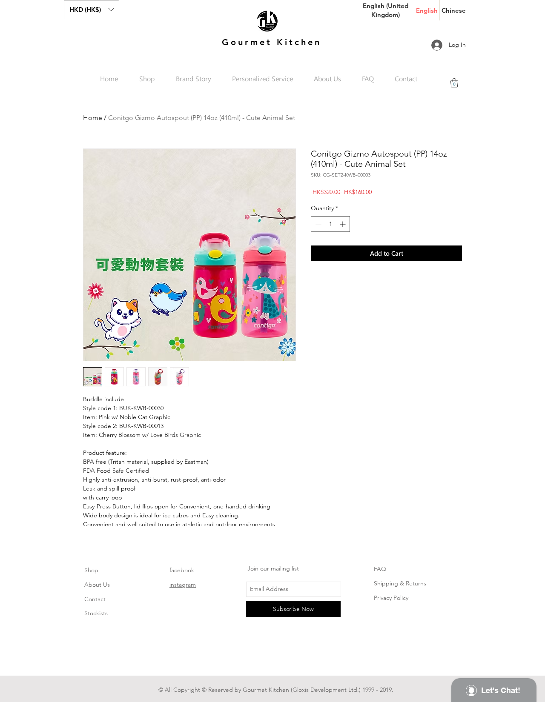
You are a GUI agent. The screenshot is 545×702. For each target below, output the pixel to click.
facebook (181, 570)
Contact (95, 599)
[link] (454, 82)
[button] (91, 9)
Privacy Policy (391, 598)
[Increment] (343, 224)
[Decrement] (317, 224)
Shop (91, 570)
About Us (97, 584)
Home (92, 118)
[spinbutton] (330, 224)
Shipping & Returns (400, 583)
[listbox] (91, 9)
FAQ (380, 569)
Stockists (96, 613)
